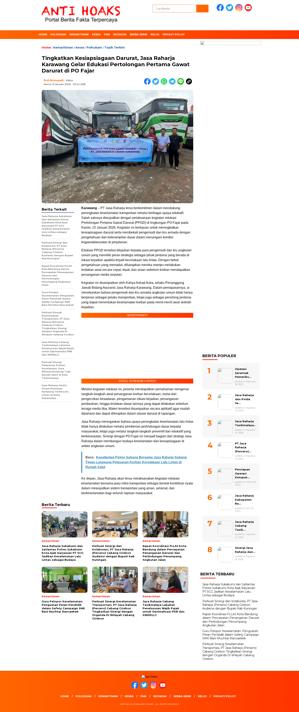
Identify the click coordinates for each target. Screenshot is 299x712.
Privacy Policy (174, 34)
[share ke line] (181, 83)
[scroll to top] (287, 706)
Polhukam (58, 34)
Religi (155, 34)
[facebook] (221, 10)
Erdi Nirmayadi (54, 80)
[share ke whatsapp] (165, 83)
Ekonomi (120, 34)
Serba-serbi (138, 34)
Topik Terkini (114, 47)
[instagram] (239, 10)
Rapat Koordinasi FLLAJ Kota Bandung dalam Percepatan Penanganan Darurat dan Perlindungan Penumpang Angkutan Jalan (230, 619)
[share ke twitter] (156, 83)
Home (43, 34)
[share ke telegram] (173, 83)
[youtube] (249, 10)
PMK (107, 34)
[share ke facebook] (148, 83)
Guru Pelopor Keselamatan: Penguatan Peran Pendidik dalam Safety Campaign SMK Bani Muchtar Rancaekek (230, 634)
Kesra (96, 34)
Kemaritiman (79, 34)
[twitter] (230, 10)
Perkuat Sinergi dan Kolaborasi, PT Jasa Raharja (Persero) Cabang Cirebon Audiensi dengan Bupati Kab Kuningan (230, 604)
